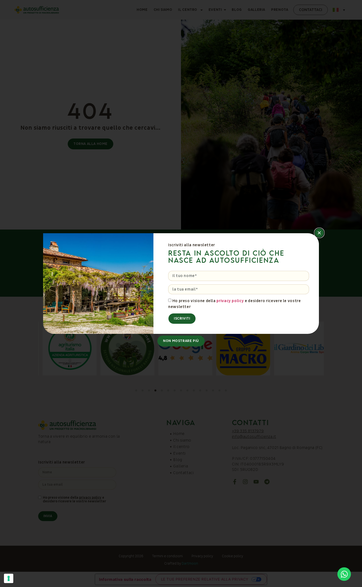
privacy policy (230, 300)
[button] (319, 232)
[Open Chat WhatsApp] (344, 574)
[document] (181, 293)
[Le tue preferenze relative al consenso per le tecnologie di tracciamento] (8, 578)
